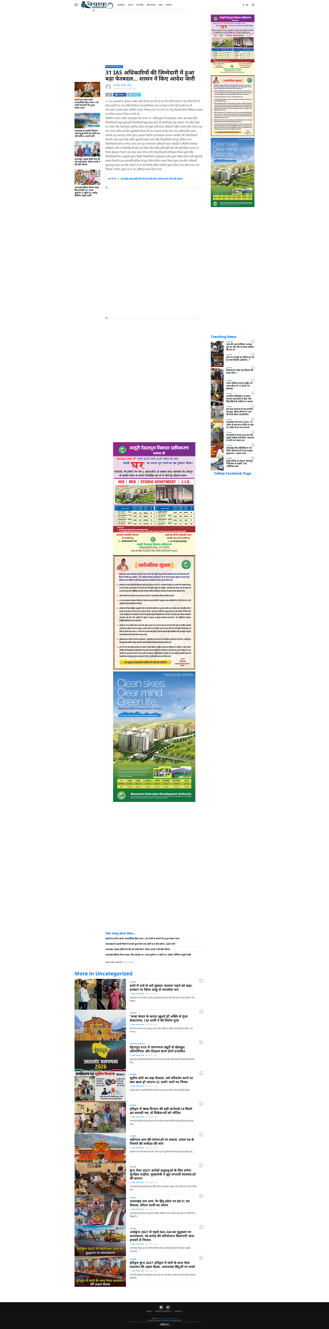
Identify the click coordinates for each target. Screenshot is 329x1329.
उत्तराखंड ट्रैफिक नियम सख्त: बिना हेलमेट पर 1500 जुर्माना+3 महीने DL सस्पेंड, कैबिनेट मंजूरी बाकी (87, 191)
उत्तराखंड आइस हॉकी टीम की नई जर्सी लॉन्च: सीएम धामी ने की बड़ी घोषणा (87, 162)
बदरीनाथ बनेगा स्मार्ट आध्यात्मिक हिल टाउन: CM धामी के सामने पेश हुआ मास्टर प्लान (87, 103)
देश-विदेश (140, 5)
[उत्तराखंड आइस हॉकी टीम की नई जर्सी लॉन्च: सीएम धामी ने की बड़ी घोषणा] (87, 155)
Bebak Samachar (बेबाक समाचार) (167, 1318)
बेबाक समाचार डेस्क (123, 85)
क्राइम (161, 5)
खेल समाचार (151, 5)
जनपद (130, 5)
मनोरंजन (169, 5)
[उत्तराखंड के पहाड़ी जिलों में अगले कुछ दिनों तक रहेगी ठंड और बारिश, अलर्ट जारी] (87, 127)
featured (128, 962)
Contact (178, 1311)
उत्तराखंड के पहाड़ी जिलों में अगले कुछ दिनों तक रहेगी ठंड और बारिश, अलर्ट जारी (87, 133)
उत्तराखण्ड (120, 5)
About (150, 1311)
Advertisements (163, 1311)
